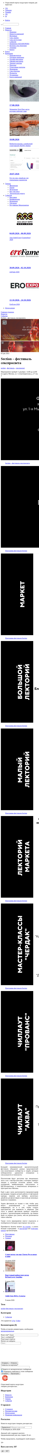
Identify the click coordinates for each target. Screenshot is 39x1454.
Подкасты (13, 73)
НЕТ (7, 1451)
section (3, 368)
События (13, 42)
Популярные (10, 1234)
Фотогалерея (10, 308)
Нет (19, 1321)
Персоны (13, 65)
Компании (9, 53)
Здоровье (13, 48)
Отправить (5, 1363)
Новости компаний (17, 34)
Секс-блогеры (15, 71)
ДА (3, 1451)
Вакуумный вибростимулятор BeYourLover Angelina (17, 1276)
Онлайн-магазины (16, 59)
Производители (15, 55)
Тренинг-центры (16, 63)
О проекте (9, 1409)
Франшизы (14, 69)
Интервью (13, 36)
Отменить (14, 1363)
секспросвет (20, 368)
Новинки (13, 32)
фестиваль (11, 368)
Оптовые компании (17, 57)
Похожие (8, 1236)
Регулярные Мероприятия (19, 205)
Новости (8, 30)
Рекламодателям (11, 1411)
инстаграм (23, 1228)
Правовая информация (13, 1415)
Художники (14, 75)
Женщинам (14, 186)
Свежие (8, 1238)
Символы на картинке (9, 1365)
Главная (8, 28)
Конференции (15, 199)
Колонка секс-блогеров (18, 46)
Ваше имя (5, 1335)
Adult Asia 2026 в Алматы (15, 1296)
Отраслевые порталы (17, 67)
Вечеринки (14, 201)
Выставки (13, 197)
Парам (12, 187)
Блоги (7, 51)
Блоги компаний (16, 77)
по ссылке (27, 1227)
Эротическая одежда (17, 193)
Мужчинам (14, 189)
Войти (7, 20)
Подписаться (6, 1427)
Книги (12, 49)
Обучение (13, 203)
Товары (8, 184)
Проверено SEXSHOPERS (19, 44)
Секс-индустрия (15, 40)
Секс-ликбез (14, 38)
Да (14, 1321)
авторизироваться (7, 1331)
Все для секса (15, 191)
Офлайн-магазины (16, 61)
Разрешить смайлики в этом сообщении (18, 1371)
